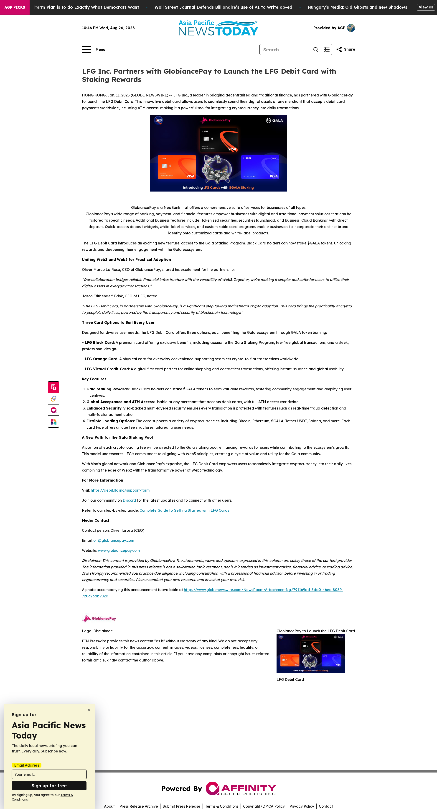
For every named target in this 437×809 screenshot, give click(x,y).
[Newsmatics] (53, 421)
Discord (129, 500)
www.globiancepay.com (119, 550)
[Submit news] (53, 387)
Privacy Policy (302, 806)
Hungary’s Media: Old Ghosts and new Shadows (357, 7)
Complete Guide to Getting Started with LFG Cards (184, 510)
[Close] (89, 710)
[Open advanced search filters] (326, 49)
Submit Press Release (181, 806)
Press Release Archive (138, 806)
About (109, 806)
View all (426, 7)
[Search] (315, 49)
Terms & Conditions (221, 806)
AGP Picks (15, 7)
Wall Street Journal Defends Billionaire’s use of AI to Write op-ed (223, 7)
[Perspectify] (53, 398)
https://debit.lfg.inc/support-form (120, 490)
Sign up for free (49, 785)
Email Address (26, 765)
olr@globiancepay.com (113, 540)
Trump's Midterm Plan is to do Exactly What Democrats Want (74, 7)
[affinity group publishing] (53, 410)
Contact (326, 806)
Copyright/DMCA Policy (264, 806)
